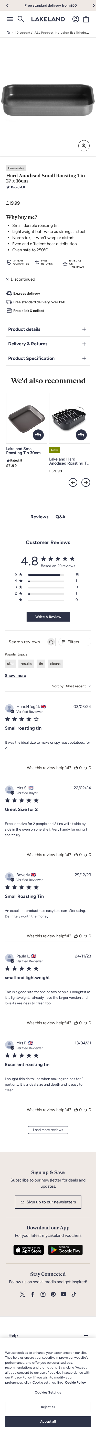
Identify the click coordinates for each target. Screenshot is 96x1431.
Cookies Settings (48, 1392)
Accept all (48, 1421)
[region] (48, 1384)
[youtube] (63, 1294)
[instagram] (43, 1294)
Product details (24, 329)
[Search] (20, 19)
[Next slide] (85, 482)
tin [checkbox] (41, 664)
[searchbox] (26, 642)
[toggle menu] (10, 19)
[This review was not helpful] (85, 767)
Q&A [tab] (61, 517)
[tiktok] (74, 1294)
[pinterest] (53, 1294)
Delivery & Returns (27, 344)
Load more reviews (48, 1130)
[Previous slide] (73, 482)
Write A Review (48, 617)
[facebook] (33, 1294)
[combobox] (71, 686)
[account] (76, 19)
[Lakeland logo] (48, 19)
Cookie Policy (75, 1382)
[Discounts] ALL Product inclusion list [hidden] (52, 32)
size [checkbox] (10, 664)
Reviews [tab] (39, 517)
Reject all (48, 1407)
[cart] (86, 19)
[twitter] (22, 1294)
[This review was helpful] (76, 767)
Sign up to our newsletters (51, 1202)
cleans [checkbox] (55, 664)
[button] (10, 5)
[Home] (8, 32)
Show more (15, 675)
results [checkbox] (26, 664)
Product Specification (31, 358)
